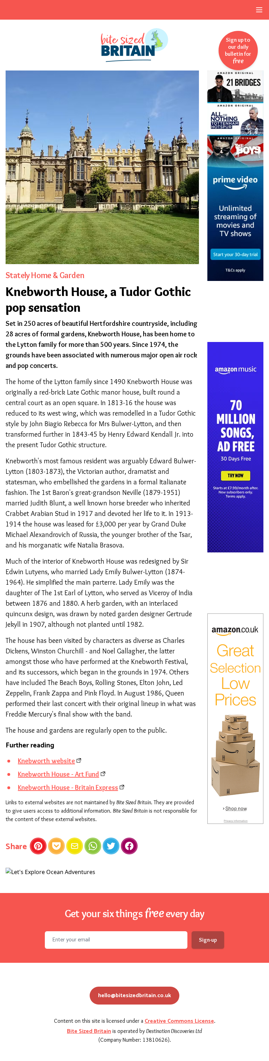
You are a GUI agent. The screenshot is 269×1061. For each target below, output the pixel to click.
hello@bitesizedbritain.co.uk (134, 995)
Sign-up (208, 939)
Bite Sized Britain (89, 1031)
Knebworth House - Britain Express (68, 787)
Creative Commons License (179, 1021)
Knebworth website (46, 761)
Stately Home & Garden (45, 275)
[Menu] (259, 10)
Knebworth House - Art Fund (58, 774)
